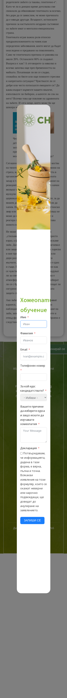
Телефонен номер (32, 365)
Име (23, 317)
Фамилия (26, 333)
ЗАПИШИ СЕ (32, 520)
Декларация (28, 448)
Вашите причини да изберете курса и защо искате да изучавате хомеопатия (32, 415)
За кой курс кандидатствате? (32, 388)
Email (23, 349)
